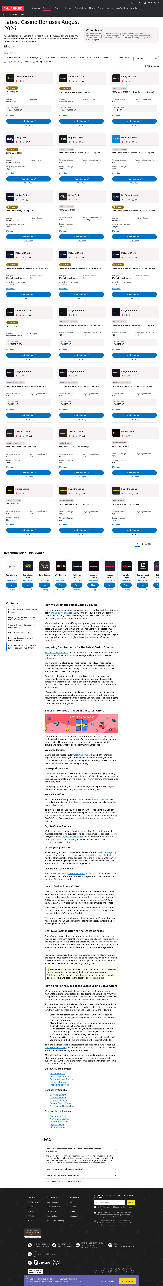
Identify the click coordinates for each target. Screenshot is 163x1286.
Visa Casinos (51, 57)
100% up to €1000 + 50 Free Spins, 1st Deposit (133, 92)
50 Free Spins (12, 326)
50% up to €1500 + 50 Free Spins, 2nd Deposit (80, 325)
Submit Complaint (53, 1202)
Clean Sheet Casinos (121, 57)
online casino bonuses (61, 612)
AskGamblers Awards (126, 8)
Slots (30, 1206)
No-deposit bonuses (54, 773)
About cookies (108, 1281)
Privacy (105, 1221)
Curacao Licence (68, 57)
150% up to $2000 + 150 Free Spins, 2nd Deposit (134, 268)
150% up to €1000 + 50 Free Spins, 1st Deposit (133, 325)
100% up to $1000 (67, 210)
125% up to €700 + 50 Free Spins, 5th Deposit (79, 386)
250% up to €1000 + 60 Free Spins (74, 92)
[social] (96, 1270)
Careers (73, 1211)
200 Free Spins (12, 504)
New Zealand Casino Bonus (63, 1106)
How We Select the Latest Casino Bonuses (22, 610)
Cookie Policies (117, 1221)
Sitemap (73, 1216)
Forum (31, 1216)
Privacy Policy (52, 1211)
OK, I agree (127, 1281)
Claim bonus (27, 121)
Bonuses (13, 14)
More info (10, 115)
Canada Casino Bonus (60, 1103)
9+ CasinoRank (102, 57)
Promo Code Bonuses (16, 57)
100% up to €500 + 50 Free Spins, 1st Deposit (79, 153)
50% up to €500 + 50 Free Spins (126, 504)
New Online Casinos (59, 1118)
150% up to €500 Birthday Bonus (21, 447)
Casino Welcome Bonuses (62, 1079)
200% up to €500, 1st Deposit (19, 211)
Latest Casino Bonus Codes (20, 632)
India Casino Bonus (59, 1100)
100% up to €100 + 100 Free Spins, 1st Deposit (133, 153)
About (72, 1202)
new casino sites (109, 941)
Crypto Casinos (57, 1124)
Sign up (131, 1202)
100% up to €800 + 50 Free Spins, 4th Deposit (26, 386)
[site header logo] (13, 8)
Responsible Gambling (55, 1220)
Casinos (31, 1197)
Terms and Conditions (55, 1206)
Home (5, 14)
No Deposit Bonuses (45, 62)
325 (149, 544)
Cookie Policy (52, 1216)
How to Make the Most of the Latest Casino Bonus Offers (22, 646)
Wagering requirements (56, 652)
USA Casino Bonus (58, 1094)
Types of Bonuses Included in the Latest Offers (22, 626)
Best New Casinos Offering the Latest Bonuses (21, 639)
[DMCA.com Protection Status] (35, 1272)
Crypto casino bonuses (72, 836)
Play (11, 585)
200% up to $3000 (14, 153)
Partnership (74, 1197)
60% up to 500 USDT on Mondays (74, 447)
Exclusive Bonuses (58, 1082)
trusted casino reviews (55, 1047)
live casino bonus (76, 873)
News (30, 1220)
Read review (11, 580)
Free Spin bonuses (101, 799)
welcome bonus (80, 754)
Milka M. (15, 46)
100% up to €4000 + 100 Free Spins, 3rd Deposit (27, 268)
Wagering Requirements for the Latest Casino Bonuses (21, 618)
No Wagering (35, 57)
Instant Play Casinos (60, 1121)
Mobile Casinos (57, 1127)
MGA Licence (85, 57)
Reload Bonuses (57, 1073)
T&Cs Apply (28, 125)
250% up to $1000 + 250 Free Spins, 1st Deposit (133, 211)
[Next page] (156, 544)
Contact (73, 1206)
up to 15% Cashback (121, 446)
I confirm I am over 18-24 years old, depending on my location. (115, 1208)
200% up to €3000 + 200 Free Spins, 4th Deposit (80, 268)
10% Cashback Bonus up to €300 (74, 504)
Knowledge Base (52, 1197)
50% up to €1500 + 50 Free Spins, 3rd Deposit (132, 386)
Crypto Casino (13, 62)
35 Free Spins (12, 92)
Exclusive (27, 62)
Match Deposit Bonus (60, 1076)
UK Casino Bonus (58, 1097)
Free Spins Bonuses (59, 1084)
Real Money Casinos (59, 1116)
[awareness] (42, 1262)
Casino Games (34, 1202)
